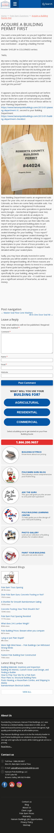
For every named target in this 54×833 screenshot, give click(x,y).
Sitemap (26, 825)
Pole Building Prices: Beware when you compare (22, 630)
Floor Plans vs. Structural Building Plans (18, 677)
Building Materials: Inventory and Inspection (20, 667)
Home (4, 15)
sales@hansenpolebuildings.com (25, 768)
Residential (27, 412)
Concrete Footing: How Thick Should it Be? (20, 609)
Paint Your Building (33, 552)
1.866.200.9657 (27, 442)
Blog (27, 804)
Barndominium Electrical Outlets (15, 685)
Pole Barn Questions (19, 15)
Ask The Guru (29, 492)
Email (4, 364)
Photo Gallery (30, 532)
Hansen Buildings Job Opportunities (27, 819)
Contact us (27, 801)
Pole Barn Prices (26, 813)
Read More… (6, 746)
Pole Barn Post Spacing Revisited (16, 616)
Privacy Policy (27, 822)
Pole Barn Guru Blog (34, 472)
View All (27, 692)
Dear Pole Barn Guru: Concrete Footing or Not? (22, 594)
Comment (6, 331)
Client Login (26, 810)
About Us (27, 807)
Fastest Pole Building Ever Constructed (18, 655)
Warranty (27, 816)
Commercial (27, 422)
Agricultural (27, 402)
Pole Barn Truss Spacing (12, 587)
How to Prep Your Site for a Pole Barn (18, 675)
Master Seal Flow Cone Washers (17, 312)
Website (4, 372)
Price (32, 452)
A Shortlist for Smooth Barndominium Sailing (21, 601)
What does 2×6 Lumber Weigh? (15, 623)
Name (4, 356)
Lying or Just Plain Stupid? (12, 638)
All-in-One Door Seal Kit (41, 314)
